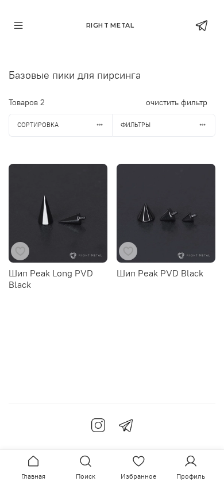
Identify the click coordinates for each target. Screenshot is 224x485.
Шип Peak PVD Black (160, 273)
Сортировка (38, 125)
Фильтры (135, 125)
